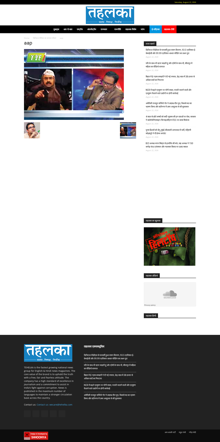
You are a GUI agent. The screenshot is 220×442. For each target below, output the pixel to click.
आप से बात (68, 29)
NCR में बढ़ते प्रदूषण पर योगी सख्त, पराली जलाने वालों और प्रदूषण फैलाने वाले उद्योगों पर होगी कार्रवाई (168, 92)
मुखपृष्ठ (56, 29)
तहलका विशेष (130, 29)
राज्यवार (104, 29)
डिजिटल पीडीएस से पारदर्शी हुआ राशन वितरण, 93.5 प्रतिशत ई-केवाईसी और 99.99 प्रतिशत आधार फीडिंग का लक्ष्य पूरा (171, 52)
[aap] (74, 119)
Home (26, 38)
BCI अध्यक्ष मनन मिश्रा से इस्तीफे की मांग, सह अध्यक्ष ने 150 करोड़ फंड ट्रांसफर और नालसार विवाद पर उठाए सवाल (169, 145)
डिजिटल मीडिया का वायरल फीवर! (44, 38)
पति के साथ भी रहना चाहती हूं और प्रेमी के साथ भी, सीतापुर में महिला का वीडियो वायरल (169, 65)
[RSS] (41, 2)
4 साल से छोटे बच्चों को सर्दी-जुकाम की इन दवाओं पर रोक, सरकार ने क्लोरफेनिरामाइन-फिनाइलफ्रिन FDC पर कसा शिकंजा (171, 118)
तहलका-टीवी (169, 29)
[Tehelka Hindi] (110, 15)
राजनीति (117, 29)
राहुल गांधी (182, 432)
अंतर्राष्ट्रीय (91, 29)
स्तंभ (142, 29)
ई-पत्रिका (156, 29)
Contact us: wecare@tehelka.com (54, 404)
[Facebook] (31, 2)
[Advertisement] (168, 188)
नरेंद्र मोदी (192, 432)
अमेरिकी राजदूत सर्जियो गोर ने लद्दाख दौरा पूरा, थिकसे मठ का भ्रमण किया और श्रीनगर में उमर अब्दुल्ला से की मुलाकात (169, 105)
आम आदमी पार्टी (170, 432)
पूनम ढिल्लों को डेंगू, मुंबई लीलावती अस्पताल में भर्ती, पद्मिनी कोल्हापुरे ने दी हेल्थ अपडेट (168, 132)
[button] (26, 2)
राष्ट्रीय (80, 29)
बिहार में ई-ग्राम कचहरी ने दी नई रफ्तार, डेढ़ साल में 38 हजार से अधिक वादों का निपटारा (170, 78)
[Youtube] (52, 2)
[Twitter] (47, 2)
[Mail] (36, 2)
